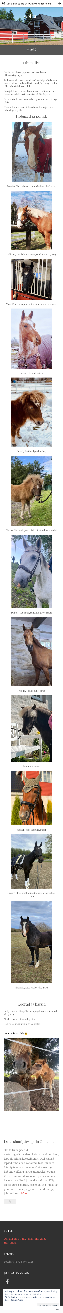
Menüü (31, 50)
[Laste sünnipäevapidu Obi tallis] (10, 1201)
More (24, 1193)
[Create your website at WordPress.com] (31, 3)
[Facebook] (7, 1281)
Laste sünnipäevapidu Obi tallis (29, 1141)
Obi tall (31, 16)
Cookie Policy (16, 1300)
